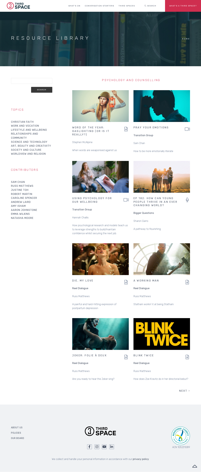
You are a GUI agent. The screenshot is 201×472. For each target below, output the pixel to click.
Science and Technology (29, 141)
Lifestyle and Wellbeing (29, 129)
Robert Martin (21, 194)
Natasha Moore (22, 218)
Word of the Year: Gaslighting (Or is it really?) (90, 131)
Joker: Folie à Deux (89, 355)
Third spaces (127, 6)
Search (151, 6)
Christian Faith (22, 121)
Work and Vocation (25, 125)
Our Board (17, 438)
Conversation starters (99, 6)
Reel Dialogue (80, 288)
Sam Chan (18, 182)
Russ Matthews (22, 185)
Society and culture (26, 149)
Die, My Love (82, 280)
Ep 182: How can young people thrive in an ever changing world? (155, 202)
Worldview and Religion (28, 153)
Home (186, 39)
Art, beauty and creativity (31, 145)
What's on (74, 6)
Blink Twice (143, 355)
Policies (16, 433)
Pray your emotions (151, 127)
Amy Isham (18, 205)
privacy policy (141, 459)
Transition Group (143, 135)
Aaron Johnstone (24, 210)
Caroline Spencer (24, 197)
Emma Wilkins (20, 213)
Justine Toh (20, 189)
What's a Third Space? (183, 6)
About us (17, 427)
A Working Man (146, 280)
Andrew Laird (21, 202)
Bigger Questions (143, 212)
